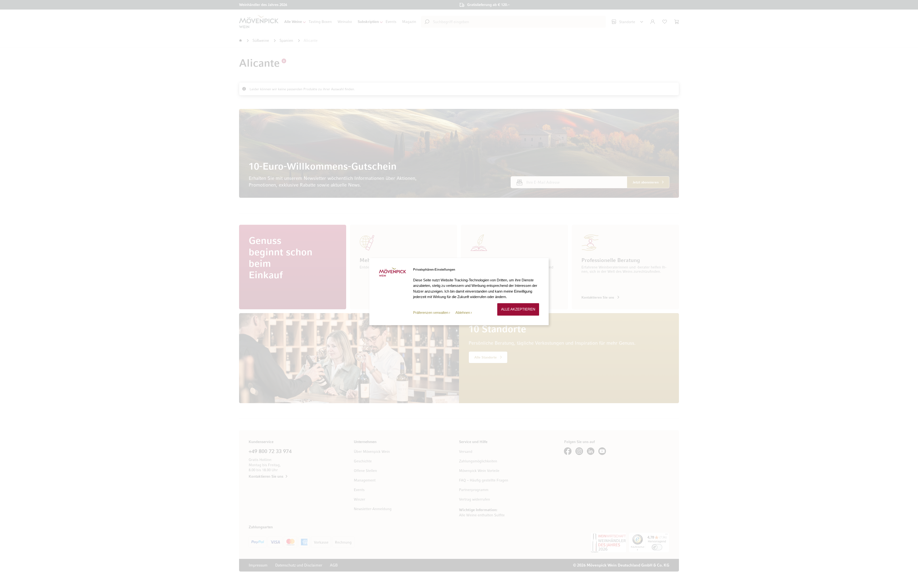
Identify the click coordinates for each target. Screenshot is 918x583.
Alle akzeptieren (518, 309)
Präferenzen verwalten (430, 313)
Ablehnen (462, 313)
